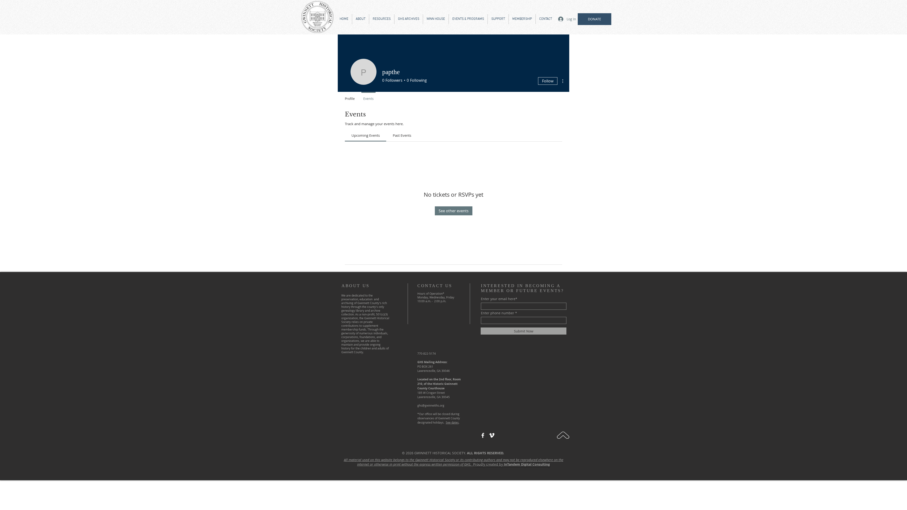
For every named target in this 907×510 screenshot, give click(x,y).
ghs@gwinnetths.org (430, 405)
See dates (452, 422)
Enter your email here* (499, 299)
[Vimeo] (491, 435)
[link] (365, 135)
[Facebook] (482, 435)
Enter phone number (497, 313)
